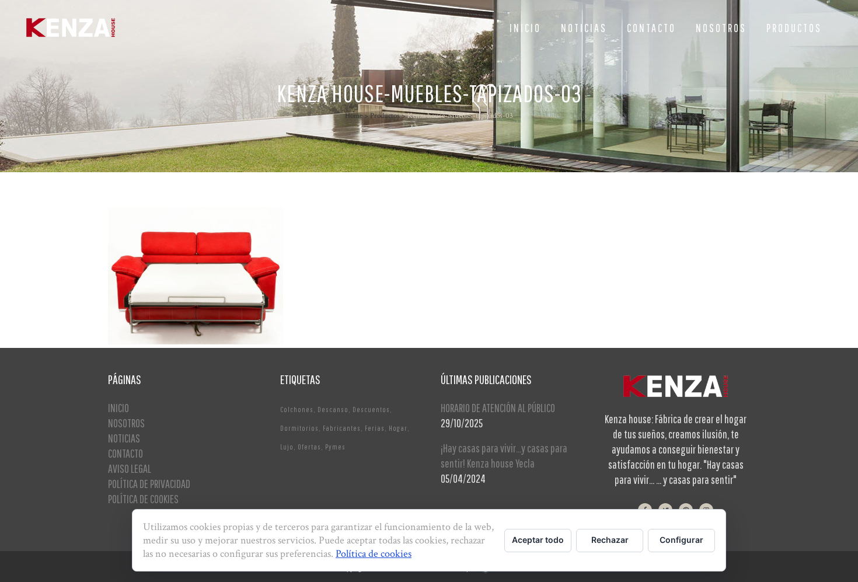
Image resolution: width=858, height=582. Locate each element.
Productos (385, 116)
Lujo (287, 446)
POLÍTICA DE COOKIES (143, 499)
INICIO (118, 407)
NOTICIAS (124, 438)
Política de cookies (373, 553)
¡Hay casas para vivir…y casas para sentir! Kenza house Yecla (504, 455)
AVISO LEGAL (129, 468)
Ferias (375, 428)
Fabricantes (342, 428)
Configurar (681, 540)
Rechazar (610, 540)
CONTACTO (125, 453)
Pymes (335, 446)
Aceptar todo (538, 540)
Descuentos (371, 409)
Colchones (296, 409)
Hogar (398, 428)
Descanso (333, 409)
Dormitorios (299, 428)
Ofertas (309, 446)
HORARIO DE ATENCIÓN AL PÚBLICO (498, 407)
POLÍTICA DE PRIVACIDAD (149, 483)
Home (353, 116)
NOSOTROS (126, 423)
